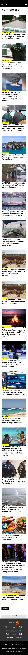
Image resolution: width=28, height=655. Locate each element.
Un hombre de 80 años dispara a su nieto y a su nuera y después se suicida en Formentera (13, 363)
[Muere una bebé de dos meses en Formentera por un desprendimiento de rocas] (14, 290)
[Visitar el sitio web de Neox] (20, 627)
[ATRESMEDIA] (14, 623)
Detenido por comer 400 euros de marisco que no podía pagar (12, 537)
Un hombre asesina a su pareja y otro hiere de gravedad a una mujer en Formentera (12, 65)
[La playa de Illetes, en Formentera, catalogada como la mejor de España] (14, 408)
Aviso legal (4, 648)
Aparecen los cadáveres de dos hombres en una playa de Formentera (14, 157)
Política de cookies (22, 648)
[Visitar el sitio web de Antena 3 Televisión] (7, 627)
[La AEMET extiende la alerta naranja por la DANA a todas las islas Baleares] (14, 173)
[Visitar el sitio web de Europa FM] (14, 634)
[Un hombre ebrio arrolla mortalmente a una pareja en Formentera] (14, 469)
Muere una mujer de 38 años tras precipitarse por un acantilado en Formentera (13, 598)
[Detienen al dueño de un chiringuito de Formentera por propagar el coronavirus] (14, 380)
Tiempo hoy (21, 0)
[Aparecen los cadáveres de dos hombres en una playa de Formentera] (14, 145)
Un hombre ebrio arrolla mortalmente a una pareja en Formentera (13, 481)
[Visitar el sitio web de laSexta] (14, 627)
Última (18, 4)
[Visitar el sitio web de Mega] (14, 631)
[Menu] (26, 4)
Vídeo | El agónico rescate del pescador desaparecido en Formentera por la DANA (14, 213)
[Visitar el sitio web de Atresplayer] (11, 638)
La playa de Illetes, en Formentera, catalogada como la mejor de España (12, 420)
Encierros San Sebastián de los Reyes (10, 0)
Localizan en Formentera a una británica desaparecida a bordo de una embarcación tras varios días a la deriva (14, 128)
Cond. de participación (11, 651)
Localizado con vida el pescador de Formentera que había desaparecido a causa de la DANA (13, 242)
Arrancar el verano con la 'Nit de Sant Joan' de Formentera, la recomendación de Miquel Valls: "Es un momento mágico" (14, 332)
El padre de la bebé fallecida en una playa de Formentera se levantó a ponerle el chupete (13, 272)
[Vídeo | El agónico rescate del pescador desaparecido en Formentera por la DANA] (14, 201)
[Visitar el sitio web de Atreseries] (20, 631)
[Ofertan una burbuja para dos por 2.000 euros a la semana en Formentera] (14, 497)
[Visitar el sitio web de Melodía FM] (20, 634)
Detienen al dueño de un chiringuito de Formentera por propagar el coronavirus (13, 392)
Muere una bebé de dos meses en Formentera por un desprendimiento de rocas (13, 302)
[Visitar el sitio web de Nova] (7, 631)
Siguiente (5, 608)
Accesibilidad (19, 651)
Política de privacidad (12, 648)
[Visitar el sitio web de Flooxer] (19, 638)
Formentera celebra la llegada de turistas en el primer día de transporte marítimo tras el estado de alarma (12, 451)
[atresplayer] (22, 4)
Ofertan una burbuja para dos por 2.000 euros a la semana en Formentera (12, 509)
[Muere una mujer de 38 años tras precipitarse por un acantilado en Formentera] (14, 585)
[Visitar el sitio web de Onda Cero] (7, 634)
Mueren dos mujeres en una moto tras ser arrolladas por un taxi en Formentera (13, 36)
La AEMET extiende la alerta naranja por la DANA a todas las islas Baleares (13, 185)
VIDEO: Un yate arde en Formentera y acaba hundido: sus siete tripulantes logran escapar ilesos (13, 96)
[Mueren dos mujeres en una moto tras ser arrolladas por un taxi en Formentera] (14, 24)
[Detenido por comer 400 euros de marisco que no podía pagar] (14, 525)
